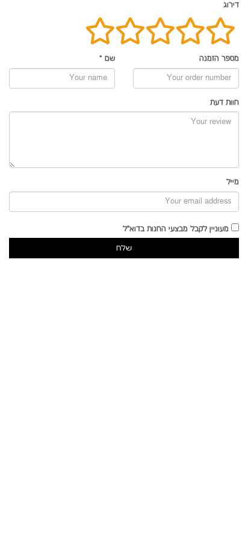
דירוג (231, 5)
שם (107, 58)
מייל (232, 182)
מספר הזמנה (219, 58)
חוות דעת (224, 102)
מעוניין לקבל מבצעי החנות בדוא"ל (176, 229)
